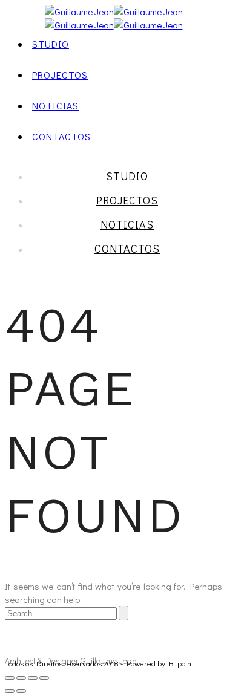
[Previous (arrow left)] (10, 691)
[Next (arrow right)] (21, 691)
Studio (50, 43)
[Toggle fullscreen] (33, 678)
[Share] (21, 678)
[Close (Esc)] (10, 678)
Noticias (55, 105)
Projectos (60, 74)
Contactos (61, 136)
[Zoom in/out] (44, 678)
